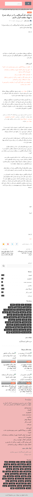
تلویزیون (9, 314)
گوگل (8, 332)
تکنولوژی (7, 117)
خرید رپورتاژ (27, 454)
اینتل (17, 312)
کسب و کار (29, 292)
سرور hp (18, 319)
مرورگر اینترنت (27, 327)
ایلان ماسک (23, 312)
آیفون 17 (11, 307)
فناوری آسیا (8, 322)
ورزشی (30, 119)
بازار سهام (5, 312)
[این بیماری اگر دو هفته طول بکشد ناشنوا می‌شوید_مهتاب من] (8, 378)
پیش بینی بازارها (8, 329)
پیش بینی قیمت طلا (16, 332)
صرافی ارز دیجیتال (16, 322)
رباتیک (6, 317)
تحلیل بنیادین (16, 314)
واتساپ (15, 329)
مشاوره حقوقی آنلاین (17, 327)
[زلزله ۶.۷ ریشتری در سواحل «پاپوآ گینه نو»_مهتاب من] (24, 357)
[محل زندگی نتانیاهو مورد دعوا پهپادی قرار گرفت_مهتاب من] (8, 357)
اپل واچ (29, 312)
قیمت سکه (23, 324)
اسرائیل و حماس (11, 309)
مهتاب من (24, 91)
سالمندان (24, 319)
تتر (21, 314)
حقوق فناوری (21, 317)
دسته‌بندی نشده (28, 282)
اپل (5, 309)
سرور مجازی (11, 319)
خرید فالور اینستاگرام (25, 341)
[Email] (3, 244)
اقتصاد (29, 12)
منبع (31, 238)
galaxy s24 (28, 304)
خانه (31, 9)
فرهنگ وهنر (24, 119)
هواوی (29, 329)
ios (22, 304)
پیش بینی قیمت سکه (26, 332)
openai (17, 304)
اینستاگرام (12, 312)
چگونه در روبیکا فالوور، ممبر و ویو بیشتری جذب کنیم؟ (16, 67)
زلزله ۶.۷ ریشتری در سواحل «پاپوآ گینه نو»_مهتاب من (26, 366)
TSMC (12, 304)
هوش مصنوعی (22, 329)
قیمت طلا (17, 324)
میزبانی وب (8, 327)
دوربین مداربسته (13, 317)
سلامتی (30, 285)
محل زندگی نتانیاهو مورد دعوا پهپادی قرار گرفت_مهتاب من (9, 366)
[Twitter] (12, 244)
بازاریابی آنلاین (27, 314)
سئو (29, 319)
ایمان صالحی (26, 20)
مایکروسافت (9, 324)
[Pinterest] (8, 244)
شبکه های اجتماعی (26, 322)
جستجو (30, 263)
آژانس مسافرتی (27, 307)
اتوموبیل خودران (20, 309)
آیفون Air (28, 309)
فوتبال (29, 324)
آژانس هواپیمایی (18, 307)
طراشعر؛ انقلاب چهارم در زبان (22, 74)
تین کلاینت (28, 317)
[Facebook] (16, 244)
